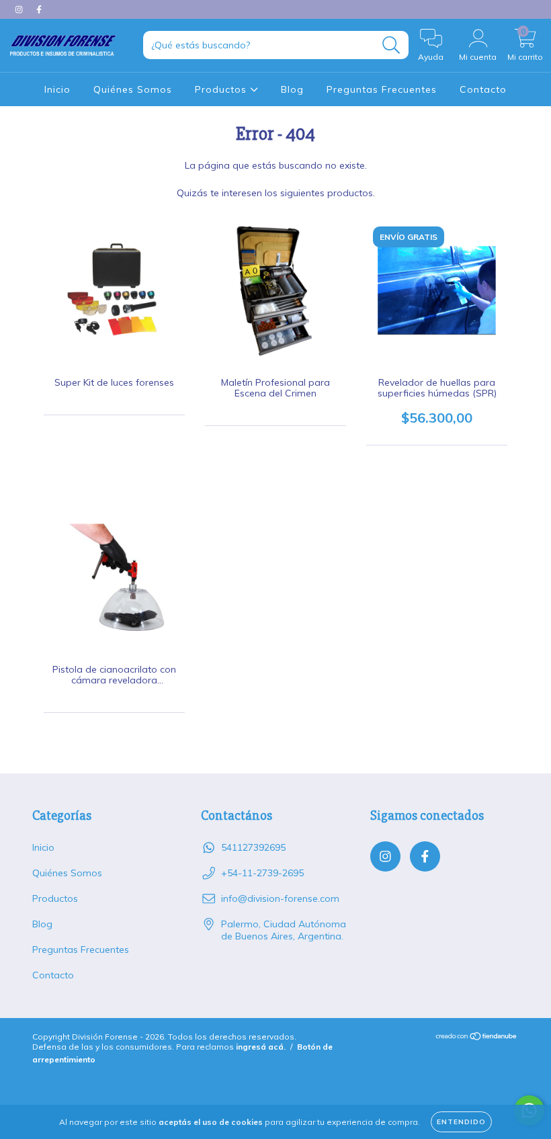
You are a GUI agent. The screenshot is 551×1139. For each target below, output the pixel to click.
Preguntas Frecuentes (382, 89)
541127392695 (253, 847)
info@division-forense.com (280, 898)
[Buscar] (391, 45)
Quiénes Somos (132, 89)
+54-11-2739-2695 (262, 873)
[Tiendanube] (477, 1038)
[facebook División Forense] (39, 9)
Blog (292, 89)
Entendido (461, 1121)
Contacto (483, 89)
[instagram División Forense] (20, 9)
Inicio (57, 89)
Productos (222, 89)
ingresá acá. (261, 1047)
